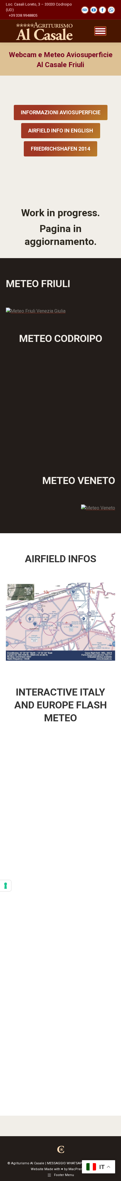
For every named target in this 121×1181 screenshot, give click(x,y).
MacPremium (79, 1169)
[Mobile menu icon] (100, 31)
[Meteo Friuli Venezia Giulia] (35, 311)
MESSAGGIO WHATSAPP (66, 1163)
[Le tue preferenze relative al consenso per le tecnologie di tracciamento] (5, 885)
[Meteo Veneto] (98, 508)
